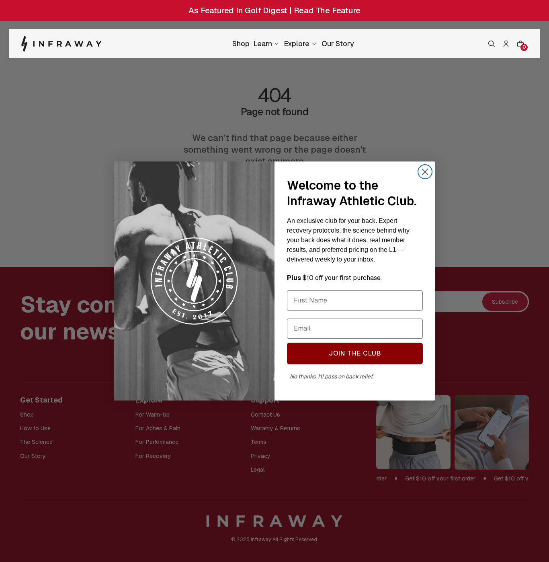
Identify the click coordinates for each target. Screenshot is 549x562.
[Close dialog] (425, 172)
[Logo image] (61, 44)
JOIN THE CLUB (355, 353)
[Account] (506, 44)
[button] (491, 44)
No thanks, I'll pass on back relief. (331, 376)
